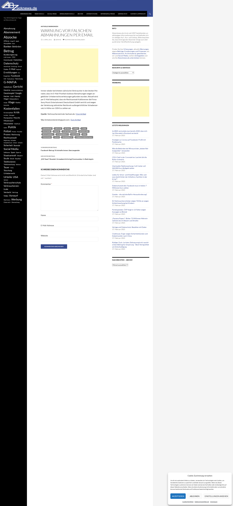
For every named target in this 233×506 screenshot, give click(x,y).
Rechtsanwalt (48, 134)
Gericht (18, 86)
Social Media (11, 149)
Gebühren (8, 87)
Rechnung (15, 134)
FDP (5, 79)
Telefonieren (10, 161)
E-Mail (84, 128)
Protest (14, 131)
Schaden (13, 140)
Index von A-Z (39, 14)
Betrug (67, 128)
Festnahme (10, 79)
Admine (58, 40)
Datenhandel (8, 60)
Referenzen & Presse (108, 14)
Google (18, 93)
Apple (17, 41)
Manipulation (8, 118)
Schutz (15, 142)
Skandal (16, 145)
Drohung (14, 66)
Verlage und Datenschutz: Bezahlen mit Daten (129, 227)
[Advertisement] (69, 65)
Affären (6, 41)
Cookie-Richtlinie (187, 502)
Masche (56, 131)
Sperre (18, 152)
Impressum (213, 502)
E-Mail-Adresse (47, 225)
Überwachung (15, 202)
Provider (19, 131)
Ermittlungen (10, 72)
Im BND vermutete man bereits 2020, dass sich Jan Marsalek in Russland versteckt (129, 132)
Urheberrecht (67, 137)
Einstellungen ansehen (216, 496)
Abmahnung (47, 128)
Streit (12, 159)
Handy (17, 96)
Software (7, 152)
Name (43, 215)
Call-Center (7, 57)
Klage (11, 102)
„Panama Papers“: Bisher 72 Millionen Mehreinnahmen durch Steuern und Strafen (130, 219)
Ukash (56, 137)
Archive (80, 14)
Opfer (5, 127)
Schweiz (20, 142)
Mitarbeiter (8, 123)
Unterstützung (91, 14)
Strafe (6, 158)
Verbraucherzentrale (84, 137)
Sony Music (75, 134)
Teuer (6, 167)
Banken (7, 46)
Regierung (7, 140)
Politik (12, 127)
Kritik (17, 112)
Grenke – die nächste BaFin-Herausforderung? (129, 194)
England (18, 69)
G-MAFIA (10, 82)
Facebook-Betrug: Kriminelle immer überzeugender (60, 148)
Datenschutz (122, 14)
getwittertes (141, 53)
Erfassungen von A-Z (67, 14)
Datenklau (17, 60)
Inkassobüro (14, 99)
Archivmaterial (130, 53)
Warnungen (144, 49)
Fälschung (47, 131)
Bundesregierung (10, 55)
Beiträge (120, 51)
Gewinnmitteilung (17, 90)
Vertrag (15, 192)
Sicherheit (8, 145)
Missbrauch (8, 120)
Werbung (16, 199)
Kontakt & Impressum (138, 14)
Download (7, 66)
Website (44, 235)
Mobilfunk (17, 124)
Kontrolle (6, 105)
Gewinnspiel (9, 93)
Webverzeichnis (26, 14)
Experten (7, 76)
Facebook (15, 75)
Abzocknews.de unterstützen (128, 58)
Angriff (12, 41)
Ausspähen (7, 43)
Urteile (8, 177)
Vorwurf (13, 195)
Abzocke (58, 128)
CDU (13, 57)
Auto (13, 43)
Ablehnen (194, 496)
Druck (20, 66)
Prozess (7, 134)
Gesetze (7, 90)
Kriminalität (8, 113)
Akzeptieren (178, 496)
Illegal (6, 99)
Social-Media (52, 14)
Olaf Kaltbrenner (69, 131)
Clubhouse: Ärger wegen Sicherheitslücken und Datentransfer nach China (130, 235)
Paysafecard (84, 131)
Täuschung (47, 137)
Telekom (18, 164)
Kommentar (46, 184)
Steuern (20, 156)
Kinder (6, 102)
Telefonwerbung (9, 164)
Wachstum (7, 200)
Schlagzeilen (139, 56)
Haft (12, 96)
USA (15, 177)
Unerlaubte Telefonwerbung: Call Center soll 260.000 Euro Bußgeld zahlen (129, 167)
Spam (84, 134)
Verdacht (7, 192)
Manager (11, 115)
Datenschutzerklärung (202, 502)
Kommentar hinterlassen (75, 40)
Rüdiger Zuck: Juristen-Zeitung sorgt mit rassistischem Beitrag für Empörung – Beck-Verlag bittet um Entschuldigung (130, 244)
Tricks (12, 167)
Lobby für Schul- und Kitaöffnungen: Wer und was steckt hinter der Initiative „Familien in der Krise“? (129, 177)
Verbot (6, 180)
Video (6, 196)
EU (19, 73)
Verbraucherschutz (12, 182)
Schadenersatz (62, 134)
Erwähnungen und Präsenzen (135, 51)
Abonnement (12, 32)
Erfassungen (128, 49)
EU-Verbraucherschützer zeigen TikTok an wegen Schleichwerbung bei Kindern (130, 202)
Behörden (16, 46)
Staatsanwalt (10, 155)
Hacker (6, 96)
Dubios (75, 128)
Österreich (7, 202)
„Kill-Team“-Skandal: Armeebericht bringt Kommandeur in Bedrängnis (67, 157)
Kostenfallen (12, 108)
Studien (18, 159)
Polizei (7, 131)
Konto (18, 102)
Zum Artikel (81, 114)
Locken (6, 115)
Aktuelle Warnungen (49, 26)
